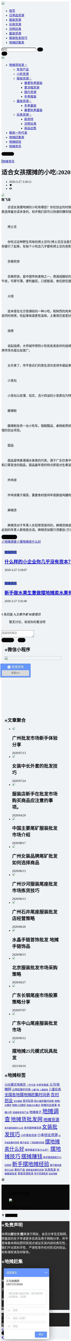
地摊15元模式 (19, 1105)
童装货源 (15, 33)
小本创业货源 (47, 1135)
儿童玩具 (55, 1089)
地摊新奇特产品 (21, 1112)
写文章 (9, 153)
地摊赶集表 (16, 42)
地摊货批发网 (27, 1119)
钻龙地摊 (53, 1174)
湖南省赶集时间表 (35, 1170)
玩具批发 (50, 1169)
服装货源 (15, 19)
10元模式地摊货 (15, 1084)
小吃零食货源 (29, 1135)
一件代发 (31, 1085)
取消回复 (8, 640)
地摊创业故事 (49, 1105)
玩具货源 (15, 24)
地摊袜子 (35, 1112)
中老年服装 (42, 1085)
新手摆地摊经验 (30, 1164)
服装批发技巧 (18, 38)
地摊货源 (51, 1120)
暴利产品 (19, 1169)
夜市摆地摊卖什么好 (14, 1128)
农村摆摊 (18, 1101)
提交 (21, 640)
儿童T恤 (35, 1090)
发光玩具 (28, 1100)
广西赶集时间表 (37, 1142)
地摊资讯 (8, 161)
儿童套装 (44, 1090)
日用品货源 (16, 15)
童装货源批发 (26, 1173)
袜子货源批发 (41, 1173)
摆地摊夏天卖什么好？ (37, 1150)
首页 (12, 10)
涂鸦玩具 (15, 29)
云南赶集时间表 (21, 1089)
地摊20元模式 (33, 1105)
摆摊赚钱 (31, 1156)
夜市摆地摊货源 (32, 1128)
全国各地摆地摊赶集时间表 (27, 1095)
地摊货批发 (16, 65)
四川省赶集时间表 (44, 1101)
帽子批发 (24, 1142)
